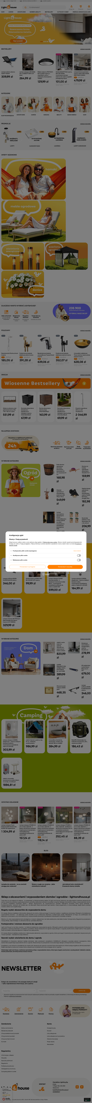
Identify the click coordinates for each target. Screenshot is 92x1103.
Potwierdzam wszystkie (65, 567)
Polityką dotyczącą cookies (50, 542)
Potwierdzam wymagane (27, 567)
